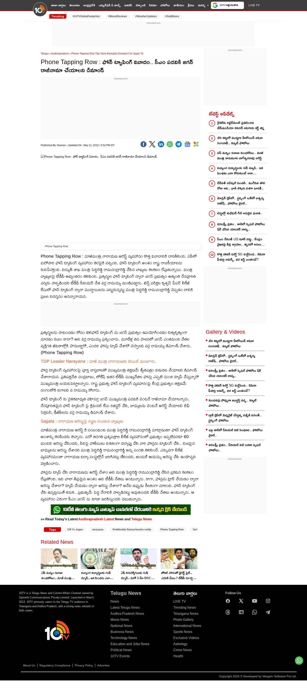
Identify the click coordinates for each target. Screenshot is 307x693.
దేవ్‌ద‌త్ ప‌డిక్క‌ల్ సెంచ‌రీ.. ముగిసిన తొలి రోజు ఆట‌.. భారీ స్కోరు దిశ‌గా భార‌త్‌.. (241, 185)
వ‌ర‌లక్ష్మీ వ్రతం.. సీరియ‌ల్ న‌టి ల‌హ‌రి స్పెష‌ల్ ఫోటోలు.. (235, 447)
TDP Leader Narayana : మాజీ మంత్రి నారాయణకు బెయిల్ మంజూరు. (98, 361)
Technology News (123, 638)
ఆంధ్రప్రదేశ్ (89, 5)
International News (187, 625)
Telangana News (185, 613)
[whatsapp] (170, 144)
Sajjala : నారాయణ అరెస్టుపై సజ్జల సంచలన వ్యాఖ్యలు (82, 421)
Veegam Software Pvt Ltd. (279, 676)
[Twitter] (152, 144)
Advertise (103, 665)
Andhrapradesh (60, 53)
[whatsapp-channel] (121, 509)
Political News (121, 650)
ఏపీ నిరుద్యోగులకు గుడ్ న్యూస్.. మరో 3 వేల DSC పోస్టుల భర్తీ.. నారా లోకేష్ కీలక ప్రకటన (138, 576)
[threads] (228, 612)
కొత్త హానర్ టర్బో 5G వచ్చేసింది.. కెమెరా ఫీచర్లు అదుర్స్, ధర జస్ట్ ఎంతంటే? (241, 256)
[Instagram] (269, 600)
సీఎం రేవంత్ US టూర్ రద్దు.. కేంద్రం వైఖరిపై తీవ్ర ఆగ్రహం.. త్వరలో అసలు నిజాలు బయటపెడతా (239, 242)
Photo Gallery (183, 619)
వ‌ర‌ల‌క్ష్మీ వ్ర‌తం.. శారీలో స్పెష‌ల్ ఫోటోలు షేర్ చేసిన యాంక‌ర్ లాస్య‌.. (241, 226)
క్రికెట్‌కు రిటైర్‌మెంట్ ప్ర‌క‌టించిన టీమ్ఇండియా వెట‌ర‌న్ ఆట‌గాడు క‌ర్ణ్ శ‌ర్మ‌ (240, 125)
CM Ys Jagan (75, 529)
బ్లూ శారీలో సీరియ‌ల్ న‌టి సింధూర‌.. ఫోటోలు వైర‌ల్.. (236, 432)
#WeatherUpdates (146, 16)
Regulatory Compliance (54, 665)
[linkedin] (161, 144)
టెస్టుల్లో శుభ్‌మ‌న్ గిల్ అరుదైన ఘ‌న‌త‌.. (240, 213)
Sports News (182, 632)
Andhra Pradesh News (127, 613)
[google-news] (187, 144)
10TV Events (120, 656)
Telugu (44, 53)
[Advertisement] (153, 34)
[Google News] (242, 612)
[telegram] (178, 144)
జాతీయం (179, 5)
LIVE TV (254, 5)
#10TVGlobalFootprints (86, 16)
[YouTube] (255, 600)
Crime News (182, 650)
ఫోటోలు (165, 5)
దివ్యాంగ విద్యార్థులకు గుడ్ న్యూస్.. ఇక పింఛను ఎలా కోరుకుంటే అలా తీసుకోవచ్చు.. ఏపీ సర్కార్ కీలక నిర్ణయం (98, 576)
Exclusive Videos (186, 638)
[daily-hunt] (196, 144)
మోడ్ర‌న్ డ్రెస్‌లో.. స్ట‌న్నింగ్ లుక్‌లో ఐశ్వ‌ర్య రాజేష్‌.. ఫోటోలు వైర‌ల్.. (240, 200)
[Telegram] (269, 612)
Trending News (184, 607)
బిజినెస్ (128, 5)
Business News (122, 632)
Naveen (62, 145)
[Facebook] (143, 144)
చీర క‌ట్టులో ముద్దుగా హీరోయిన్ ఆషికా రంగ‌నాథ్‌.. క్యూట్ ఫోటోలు (240, 140)
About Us (29, 665)
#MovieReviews (117, 16)
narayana (97, 529)
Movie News (119, 619)
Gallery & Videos (225, 332)
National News (121, 625)
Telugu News (141, 519)
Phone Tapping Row (172, 529)
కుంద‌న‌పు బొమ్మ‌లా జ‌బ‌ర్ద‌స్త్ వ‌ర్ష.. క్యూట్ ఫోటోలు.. (232, 403)
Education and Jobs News (129, 644)
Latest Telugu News (125, 607)
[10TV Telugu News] (40, 12)
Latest (109, 519)
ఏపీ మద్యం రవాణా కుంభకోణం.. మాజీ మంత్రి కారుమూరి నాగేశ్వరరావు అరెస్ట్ (58, 576)
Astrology (180, 644)
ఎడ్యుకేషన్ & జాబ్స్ (110, 5)
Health (178, 656)
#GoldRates (172, 16)
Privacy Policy (84, 665)
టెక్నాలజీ (140, 5)
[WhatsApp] (255, 612)
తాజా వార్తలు (58, 5)
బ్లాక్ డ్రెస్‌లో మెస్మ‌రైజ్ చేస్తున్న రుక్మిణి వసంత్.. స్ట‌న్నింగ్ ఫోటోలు (235, 417)
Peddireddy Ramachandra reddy (132, 529)
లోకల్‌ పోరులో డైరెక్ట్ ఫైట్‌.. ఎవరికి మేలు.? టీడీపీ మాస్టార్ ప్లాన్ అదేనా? (178, 576)
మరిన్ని (202, 5)
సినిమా (153, 5)
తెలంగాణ (74, 5)
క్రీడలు (191, 5)
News (114, 601)
